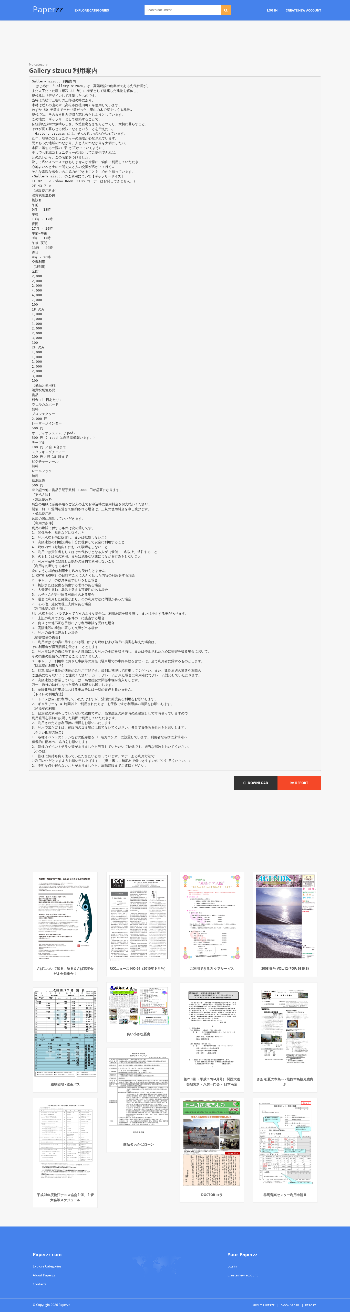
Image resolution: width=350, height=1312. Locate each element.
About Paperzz (44, 1275)
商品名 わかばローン (138, 1144)
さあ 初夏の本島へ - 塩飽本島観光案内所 (285, 1081)
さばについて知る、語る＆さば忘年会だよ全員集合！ (65, 971)
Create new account (243, 1275)
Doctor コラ (212, 1194)
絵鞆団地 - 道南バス (65, 1084)
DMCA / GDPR (290, 1305)
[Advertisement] (175, 42)
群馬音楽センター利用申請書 (285, 1194)
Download (257, 783)
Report (301, 783)
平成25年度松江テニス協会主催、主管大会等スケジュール (65, 1197)
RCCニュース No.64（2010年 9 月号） (138, 968)
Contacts (39, 1284)
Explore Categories (47, 1266)
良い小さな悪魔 (138, 1034)
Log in (232, 1266)
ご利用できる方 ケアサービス (212, 968)
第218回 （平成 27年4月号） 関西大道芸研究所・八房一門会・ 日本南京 (212, 1081)
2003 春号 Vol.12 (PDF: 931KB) (285, 968)
